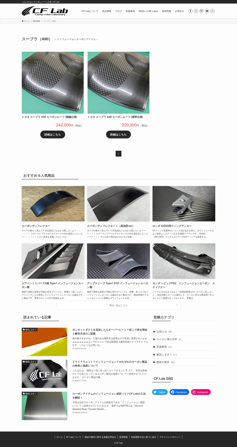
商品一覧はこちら (118, 305)
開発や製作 (165, 362)
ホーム (60, 436)
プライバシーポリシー (169, 436)
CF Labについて (73, 436)
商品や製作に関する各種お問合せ (100, 436)
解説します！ (167, 354)
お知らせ (164, 331)
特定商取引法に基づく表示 (143, 436)
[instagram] (201, 11)
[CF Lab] (45, 11)
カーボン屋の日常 (169, 339)
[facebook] (190, 11)
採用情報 (123, 436)
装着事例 (164, 347)
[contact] (207, 11)
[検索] (212, 11)
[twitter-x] (196, 11)
